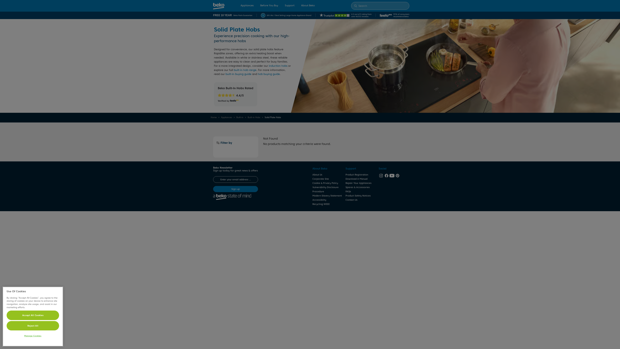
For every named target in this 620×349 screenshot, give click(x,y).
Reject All (32, 325)
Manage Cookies (32, 336)
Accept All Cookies (33, 315)
